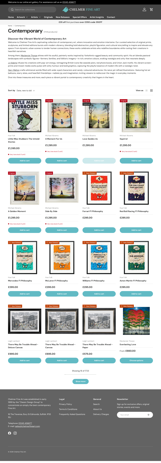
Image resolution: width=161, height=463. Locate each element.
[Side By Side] (61, 188)
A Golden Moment (17, 211)
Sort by (11, 90)
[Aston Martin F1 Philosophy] (136, 257)
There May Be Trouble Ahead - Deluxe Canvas (23, 346)
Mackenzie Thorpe (29, 55)
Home (11, 17)
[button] (151, 9)
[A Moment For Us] (61, 115)
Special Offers (80, 17)
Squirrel (124, 139)
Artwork (21, 17)
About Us (97, 409)
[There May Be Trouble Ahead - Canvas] (61, 321)
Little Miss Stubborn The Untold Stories (23, 140)
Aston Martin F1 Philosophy (133, 280)
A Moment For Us (53, 139)
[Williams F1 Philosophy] (99, 257)
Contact (111, 17)
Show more (80, 381)
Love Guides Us (90, 139)
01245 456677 (69, 2)
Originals (48, 17)
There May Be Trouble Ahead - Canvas (60, 346)
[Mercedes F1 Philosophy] (24, 257)
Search (96, 404)
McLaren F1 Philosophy (56, 280)
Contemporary (20, 26)
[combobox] (32, 9)
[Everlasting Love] (136, 321)
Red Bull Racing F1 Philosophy (134, 211)
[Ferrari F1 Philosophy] (99, 188)
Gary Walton (13, 70)
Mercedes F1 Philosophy (20, 280)
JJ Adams (12, 62)
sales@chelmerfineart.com (27, 426)
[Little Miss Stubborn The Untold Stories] (24, 115)
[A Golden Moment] (24, 188)
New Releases (63, 17)
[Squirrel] (136, 115)
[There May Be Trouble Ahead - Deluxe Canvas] (24, 321)
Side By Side (51, 211)
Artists (34, 17)
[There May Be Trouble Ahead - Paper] (99, 321)
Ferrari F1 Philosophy (93, 211)
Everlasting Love (128, 344)
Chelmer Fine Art (20, 452)
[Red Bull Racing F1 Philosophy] (136, 188)
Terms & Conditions (68, 409)
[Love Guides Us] (99, 115)
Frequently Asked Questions (72, 414)
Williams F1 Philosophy (94, 280)
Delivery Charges (101, 414)
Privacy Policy (65, 404)
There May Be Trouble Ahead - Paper (98, 346)
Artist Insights (97, 17)
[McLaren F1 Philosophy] (61, 257)
